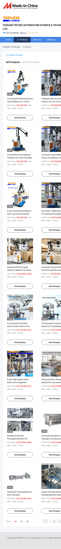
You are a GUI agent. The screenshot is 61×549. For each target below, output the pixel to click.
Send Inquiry (20, 117)
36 (21, 521)
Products (24, 39)
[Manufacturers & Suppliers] (21, 5)
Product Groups (15, 55)
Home (8, 39)
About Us (37, 39)
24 (15, 521)
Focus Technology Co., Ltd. (36, 538)
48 (27, 521)
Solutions (51, 39)
